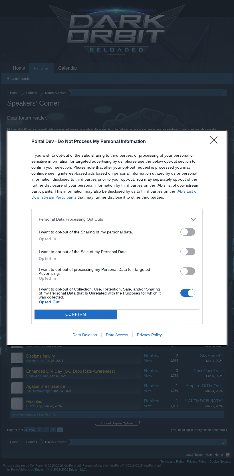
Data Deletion (84, 334)
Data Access (117, 334)
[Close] (215, 141)
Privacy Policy (149, 334)
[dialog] (117, 238)
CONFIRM (75, 314)
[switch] (187, 232)
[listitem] (117, 219)
